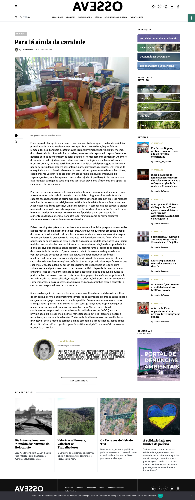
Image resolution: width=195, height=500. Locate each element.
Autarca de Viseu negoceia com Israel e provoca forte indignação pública (165, 312)
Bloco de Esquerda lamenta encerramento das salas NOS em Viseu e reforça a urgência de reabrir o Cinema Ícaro (165, 180)
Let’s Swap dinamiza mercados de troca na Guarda (163, 263)
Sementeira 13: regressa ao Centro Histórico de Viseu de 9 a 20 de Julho (165, 239)
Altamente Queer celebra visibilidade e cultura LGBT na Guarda (165, 287)
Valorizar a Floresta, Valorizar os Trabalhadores (72, 444)
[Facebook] (153, 6)
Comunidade (91, 488)
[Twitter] (159, 6)
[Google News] (178, 6)
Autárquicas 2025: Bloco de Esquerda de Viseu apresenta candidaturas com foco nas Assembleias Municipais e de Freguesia (165, 211)
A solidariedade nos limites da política (157, 442)
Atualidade (157, 143)
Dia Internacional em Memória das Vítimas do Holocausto (32, 444)
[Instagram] (165, 6)
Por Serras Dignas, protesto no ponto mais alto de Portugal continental (164, 152)
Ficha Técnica (70, 491)
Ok (160, 495)
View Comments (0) (79, 381)
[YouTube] (172, 6)
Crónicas (21, 34)
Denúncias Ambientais (115, 488)
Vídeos (101, 488)
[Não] (191, 495)
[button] (191, 18)
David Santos (66, 341)
